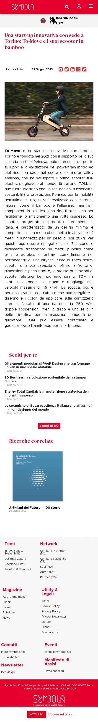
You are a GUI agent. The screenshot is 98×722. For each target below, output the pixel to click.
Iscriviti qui (8, 672)
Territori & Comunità (18, 569)
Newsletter (12, 665)
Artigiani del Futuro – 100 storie (34, 507)
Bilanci (45, 627)
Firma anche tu (54, 671)
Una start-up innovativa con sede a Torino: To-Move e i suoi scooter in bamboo (44, 41)
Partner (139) (48, 577)
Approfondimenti (14, 596)
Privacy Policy (50, 611)
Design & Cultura (15, 558)
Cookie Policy (50, 606)
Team (45, 601)
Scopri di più (49, 426)
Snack (7, 602)
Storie (72, 18)
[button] (70, 79)
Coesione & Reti (15, 564)
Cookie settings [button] (60, 714)
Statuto (46, 621)
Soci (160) (46, 566)
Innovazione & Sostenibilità (14, 552)
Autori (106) (47, 572)
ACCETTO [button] (37, 714)
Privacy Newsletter (53, 616)
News (6, 617)
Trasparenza (49, 632)
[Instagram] (78, 69)
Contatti (9, 645)
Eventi (50, 645)
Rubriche (9, 612)
